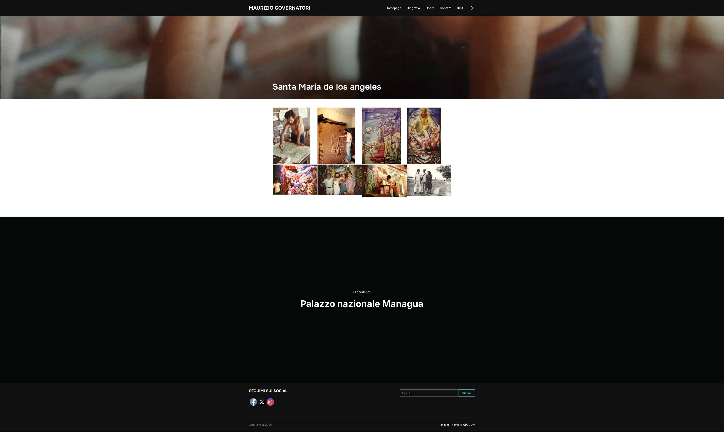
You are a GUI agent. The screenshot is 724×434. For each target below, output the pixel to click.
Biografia (413, 8)
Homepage (393, 8)
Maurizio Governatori (279, 8)
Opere (430, 8)
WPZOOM (468, 424)
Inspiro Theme (450, 424)
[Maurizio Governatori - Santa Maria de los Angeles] (295, 136)
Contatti (446, 8)
